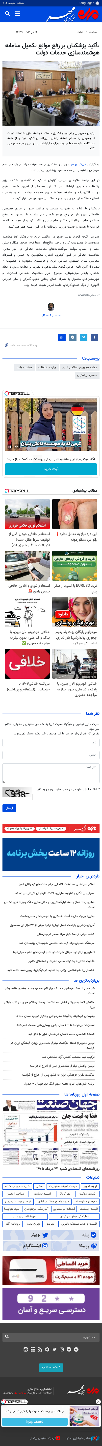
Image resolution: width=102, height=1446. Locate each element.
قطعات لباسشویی (64, 1208)
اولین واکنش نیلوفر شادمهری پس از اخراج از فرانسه (62, 1065)
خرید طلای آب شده (17, 1186)
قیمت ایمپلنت (89, 1208)
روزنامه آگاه (12, 1223)
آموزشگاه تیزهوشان (36, 1208)
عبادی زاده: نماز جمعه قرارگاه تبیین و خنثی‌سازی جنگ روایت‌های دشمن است (49, 905)
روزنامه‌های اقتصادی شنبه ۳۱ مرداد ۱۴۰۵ (68, 1169)
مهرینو (50, 1223)
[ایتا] (26, 1350)
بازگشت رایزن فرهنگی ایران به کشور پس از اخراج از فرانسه (58, 1074)
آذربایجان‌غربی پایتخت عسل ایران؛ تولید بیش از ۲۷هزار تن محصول (52, 925)
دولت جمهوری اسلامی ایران (79, 367)
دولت (80, 32)
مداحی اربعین (16, 1193)
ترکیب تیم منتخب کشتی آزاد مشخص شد (68, 1057)
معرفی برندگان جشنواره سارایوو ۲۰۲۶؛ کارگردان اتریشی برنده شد (54, 893)
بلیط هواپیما (12, 1208)
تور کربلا (65, 1193)
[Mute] (17, 447)
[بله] (69, 1350)
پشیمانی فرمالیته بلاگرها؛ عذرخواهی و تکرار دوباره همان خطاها (55, 1016)
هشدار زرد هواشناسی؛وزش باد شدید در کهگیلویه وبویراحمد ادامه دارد (51, 970)
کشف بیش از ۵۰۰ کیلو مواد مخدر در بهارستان (66, 934)
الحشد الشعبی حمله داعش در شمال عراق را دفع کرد (61, 1034)
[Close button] (98, 1401)
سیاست (93, 32)
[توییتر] (54, 1350)
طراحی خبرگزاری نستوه (78, 1438)
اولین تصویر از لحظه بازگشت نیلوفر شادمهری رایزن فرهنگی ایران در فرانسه (53, 1045)
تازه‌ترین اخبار (88, 876)
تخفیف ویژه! (35, 1422)
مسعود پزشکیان (87, 375)
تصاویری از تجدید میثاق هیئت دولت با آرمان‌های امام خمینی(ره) (54, 952)
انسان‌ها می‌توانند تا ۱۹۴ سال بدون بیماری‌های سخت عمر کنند (56, 1025)
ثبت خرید (51, 469)
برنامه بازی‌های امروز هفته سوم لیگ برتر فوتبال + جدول (59, 1083)
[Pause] (10, 447)
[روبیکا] (47, 1350)
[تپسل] (6, 393)
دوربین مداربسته (86, 1201)
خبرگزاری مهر (78, 164)
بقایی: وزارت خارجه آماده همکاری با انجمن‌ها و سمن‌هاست (57, 916)
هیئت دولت (24, 367)
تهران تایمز (33, 1223)
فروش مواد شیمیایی (18, 1201)
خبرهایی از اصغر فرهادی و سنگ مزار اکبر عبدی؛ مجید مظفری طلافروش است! (50, 991)
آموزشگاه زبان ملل (24, 1216)
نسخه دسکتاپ (51, 1367)
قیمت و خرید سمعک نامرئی (79, 1223)
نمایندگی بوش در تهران (74, 1216)
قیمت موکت (87, 1193)
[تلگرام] (76, 1350)
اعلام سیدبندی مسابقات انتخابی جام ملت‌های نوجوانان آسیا (57, 884)
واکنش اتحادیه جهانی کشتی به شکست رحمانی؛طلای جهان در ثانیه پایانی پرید (49, 1005)
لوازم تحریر (90, 1186)
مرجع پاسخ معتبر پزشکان (53, 1201)
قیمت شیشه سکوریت (63, 1186)
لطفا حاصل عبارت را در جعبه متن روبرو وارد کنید (68, 789)
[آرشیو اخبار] (33, 1350)
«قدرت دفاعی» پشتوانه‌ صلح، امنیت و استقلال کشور (61, 961)
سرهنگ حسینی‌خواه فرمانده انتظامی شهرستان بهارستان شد (57, 943)
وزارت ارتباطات (47, 367)
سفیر (39, 1186)
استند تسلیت (42, 1193)
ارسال (9, 808)
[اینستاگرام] (62, 1350)
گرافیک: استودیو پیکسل (43, 1438)
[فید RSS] (40, 1350)
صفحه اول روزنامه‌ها (82, 1094)
